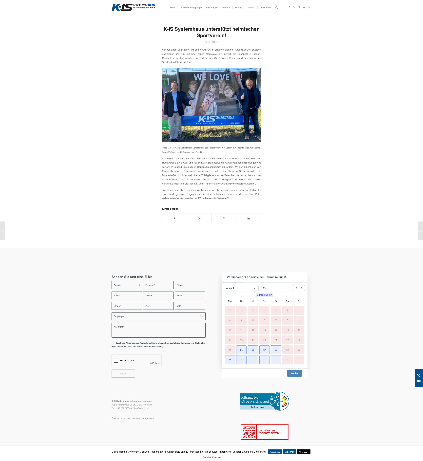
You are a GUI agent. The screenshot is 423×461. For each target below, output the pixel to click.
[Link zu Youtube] (304, 7)
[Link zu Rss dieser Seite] (294, 7)
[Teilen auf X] (199, 218)
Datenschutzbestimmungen (178, 343)
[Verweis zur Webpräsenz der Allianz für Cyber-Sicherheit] (264, 409)
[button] (241, 350)
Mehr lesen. (303, 451)
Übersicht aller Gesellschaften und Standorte (133, 418)
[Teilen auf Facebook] (174, 218)
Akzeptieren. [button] (275, 451)
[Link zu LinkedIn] (309, 7)
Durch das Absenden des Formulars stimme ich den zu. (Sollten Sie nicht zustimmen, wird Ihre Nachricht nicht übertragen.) (158, 345)
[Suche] (276, 7)
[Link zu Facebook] (289, 7)
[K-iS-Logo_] (133, 7)
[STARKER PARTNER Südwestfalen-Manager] (264, 439)
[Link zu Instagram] (299, 7)
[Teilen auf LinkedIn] (248, 218)
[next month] (302, 288)
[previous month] (296, 288)
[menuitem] (172, 7)
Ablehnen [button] (289, 451)
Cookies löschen (212, 457)
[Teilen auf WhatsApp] (224, 218)
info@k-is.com (141, 408)
